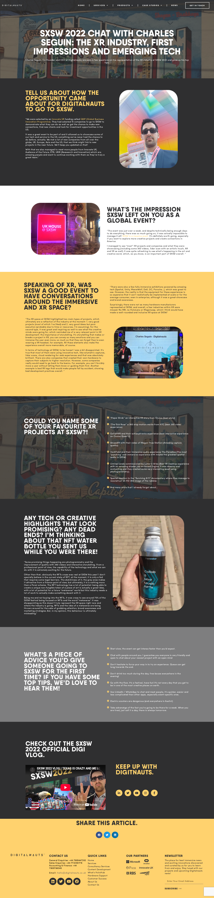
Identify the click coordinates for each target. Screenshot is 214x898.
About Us (92, 881)
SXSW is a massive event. (135, 236)
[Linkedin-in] (119, 793)
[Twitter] (128, 793)
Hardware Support (98, 875)
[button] (99, 835)
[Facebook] (77, 881)
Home (81, 5)
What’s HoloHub (96, 872)
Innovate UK (58, 119)
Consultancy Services (99, 866)
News (174, 5)
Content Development (99, 869)
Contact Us (93, 884)
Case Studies (150, 5)
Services (99, 5)
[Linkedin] (52, 881)
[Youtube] (136, 793)
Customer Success (97, 878)
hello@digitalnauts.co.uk (71, 872)
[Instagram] (145, 793)
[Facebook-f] (154, 793)
